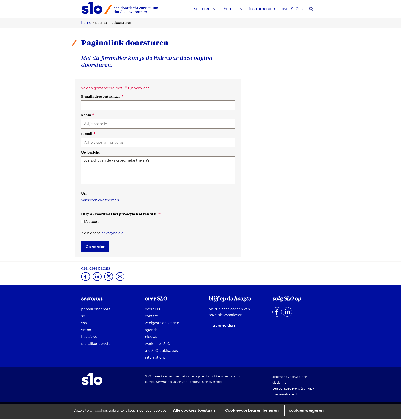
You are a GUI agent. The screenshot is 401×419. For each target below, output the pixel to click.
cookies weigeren (306, 410)
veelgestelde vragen (162, 323)
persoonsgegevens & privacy (293, 388)
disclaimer (280, 383)
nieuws (151, 337)
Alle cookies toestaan (194, 410)
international (155, 357)
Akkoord (92, 222)
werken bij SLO (157, 344)
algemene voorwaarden (289, 377)
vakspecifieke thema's (100, 200)
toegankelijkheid (284, 394)
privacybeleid (112, 233)
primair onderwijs (95, 309)
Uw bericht (90, 152)
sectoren (202, 8)
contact (151, 316)
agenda (151, 330)
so (83, 316)
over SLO (290, 8)
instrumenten (262, 8)
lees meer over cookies (147, 411)
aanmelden (225, 327)
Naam (88, 115)
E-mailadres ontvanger (102, 96)
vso (84, 323)
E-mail (88, 134)
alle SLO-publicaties (161, 351)
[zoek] (311, 9)
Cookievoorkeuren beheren (252, 410)
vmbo (86, 330)
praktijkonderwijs (95, 344)
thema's (229, 8)
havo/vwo (89, 337)
